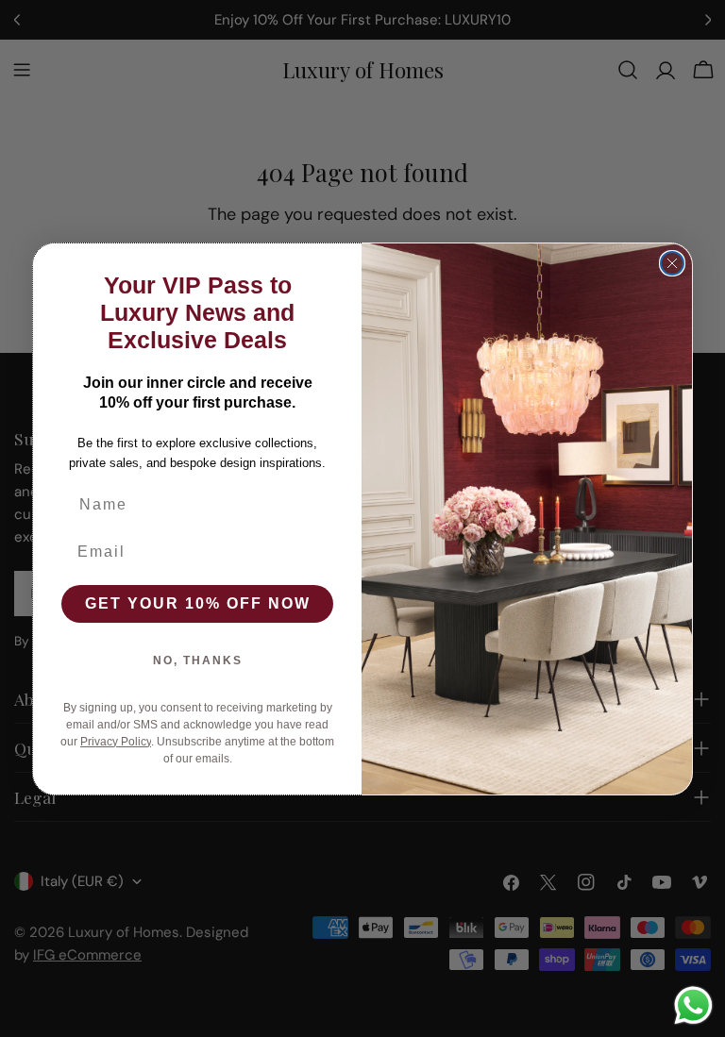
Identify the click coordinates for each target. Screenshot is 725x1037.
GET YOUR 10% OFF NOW (198, 603)
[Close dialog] (672, 263)
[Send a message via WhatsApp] (693, 1005)
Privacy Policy (115, 741)
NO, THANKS (198, 660)
